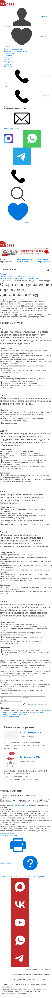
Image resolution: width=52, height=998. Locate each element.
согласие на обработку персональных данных (22, 713)
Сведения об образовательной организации (32, 980)
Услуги (6, 60)
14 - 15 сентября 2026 (30, 732)
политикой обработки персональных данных (25, 711)
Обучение (8, 55)
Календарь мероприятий (44, 260)
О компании (9, 53)
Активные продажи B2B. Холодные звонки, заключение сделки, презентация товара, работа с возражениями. (24, 745)
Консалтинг (8, 57)
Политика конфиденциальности (37, 969)
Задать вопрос (6, 863)
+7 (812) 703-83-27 (25, 877)
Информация (9, 62)
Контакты (8, 66)
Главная (7, 47)
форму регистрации (17, 805)
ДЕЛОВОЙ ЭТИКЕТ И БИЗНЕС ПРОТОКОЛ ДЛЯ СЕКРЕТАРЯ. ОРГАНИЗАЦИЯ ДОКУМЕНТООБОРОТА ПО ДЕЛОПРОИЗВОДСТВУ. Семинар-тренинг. (26, 775)
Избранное (44, 37)
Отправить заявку (7, 833)
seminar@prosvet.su (11, 128)
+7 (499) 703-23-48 (9, 877)
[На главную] (7, 3)
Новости (7, 64)
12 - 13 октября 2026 (30, 757)
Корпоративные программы (15, 51)
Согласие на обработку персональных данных (31, 974)
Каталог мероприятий (13, 49)
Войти (26, 222)
